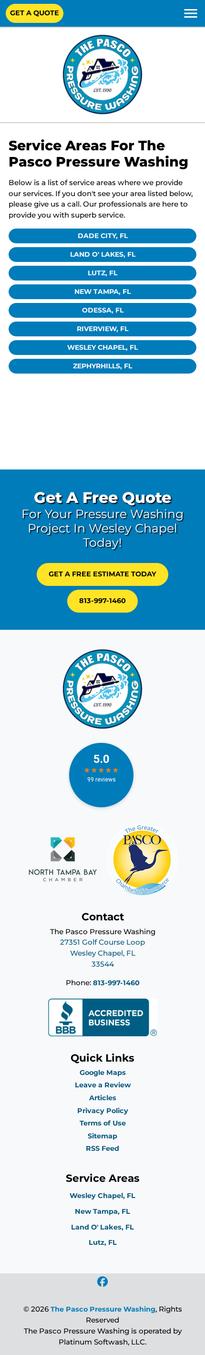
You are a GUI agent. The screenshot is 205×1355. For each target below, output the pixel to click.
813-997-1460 (102, 600)
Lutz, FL (102, 273)
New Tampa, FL (102, 291)
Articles (102, 1098)
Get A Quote (34, 13)
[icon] (102, 1282)
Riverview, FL (102, 328)
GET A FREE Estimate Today (102, 574)
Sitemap (102, 1136)
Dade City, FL (103, 235)
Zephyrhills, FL (102, 366)
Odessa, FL (102, 310)
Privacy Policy (102, 1110)
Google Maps (103, 1072)
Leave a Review (103, 1085)
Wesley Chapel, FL (102, 347)
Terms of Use (103, 1123)
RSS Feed (102, 1148)
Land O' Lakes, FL (102, 254)
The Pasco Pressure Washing (103, 1309)
